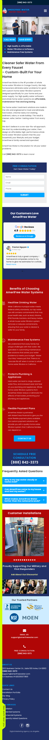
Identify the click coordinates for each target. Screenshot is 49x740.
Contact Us (24, 438)
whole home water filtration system (23, 133)
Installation (7, 708)
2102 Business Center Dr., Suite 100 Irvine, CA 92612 (24, 668)
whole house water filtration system (25, 321)
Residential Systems (11, 712)
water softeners (36, 96)
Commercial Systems (12, 715)
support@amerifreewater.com (24, 637)
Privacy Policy (8, 699)
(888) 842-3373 (24, 2)
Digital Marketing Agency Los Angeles (24, 731)
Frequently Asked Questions (14, 718)
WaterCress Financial (21, 415)
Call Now (9, 39)
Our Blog (6, 695)
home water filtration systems (27, 90)
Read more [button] (11, 264)
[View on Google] (8, 248)
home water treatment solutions (20, 107)
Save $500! (25, 39)
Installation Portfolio (11, 692)
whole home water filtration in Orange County (22, 84)
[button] (3, 256)
